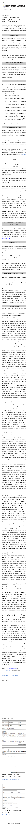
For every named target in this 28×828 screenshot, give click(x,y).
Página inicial (7, 9)
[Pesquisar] (25, 2)
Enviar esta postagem (13, 675)
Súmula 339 (7, 670)
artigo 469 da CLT (6, 238)
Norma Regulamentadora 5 (11, 668)
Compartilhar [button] (5, 675)
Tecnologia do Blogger (15, 823)
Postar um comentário (14, 779)
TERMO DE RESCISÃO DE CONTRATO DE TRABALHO (11, 776)
